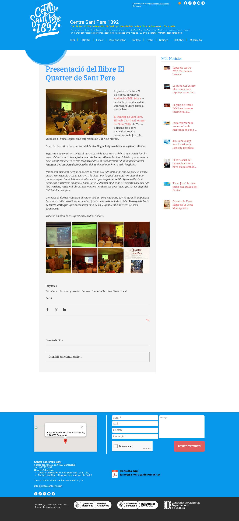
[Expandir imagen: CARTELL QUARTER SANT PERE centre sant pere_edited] (137, 260)
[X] (194, 3)
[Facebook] (185, 3)
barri (124, 291)
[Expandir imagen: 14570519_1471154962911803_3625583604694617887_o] (137, 234)
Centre (86, 291)
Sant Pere (113, 291)
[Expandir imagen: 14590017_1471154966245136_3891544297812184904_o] (58, 260)
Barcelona (52, 291)
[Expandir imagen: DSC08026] (84, 234)
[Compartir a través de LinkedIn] (64, 309)
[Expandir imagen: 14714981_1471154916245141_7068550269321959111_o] (111, 234)
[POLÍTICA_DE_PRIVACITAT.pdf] (115, 474)
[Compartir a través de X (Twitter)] (56, 309)
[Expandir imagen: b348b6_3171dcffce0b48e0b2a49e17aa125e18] (111, 260)
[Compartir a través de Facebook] (47, 309)
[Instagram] (190, 3)
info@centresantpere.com (48, 486)
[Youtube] (198, 3)
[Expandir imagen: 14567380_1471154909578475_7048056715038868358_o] (58, 234)
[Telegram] (203, 3)
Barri (49, 298)
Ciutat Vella (98, 291)
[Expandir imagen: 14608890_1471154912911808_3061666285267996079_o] (84, 260)
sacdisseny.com (53, 507)
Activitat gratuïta (70, 291)
